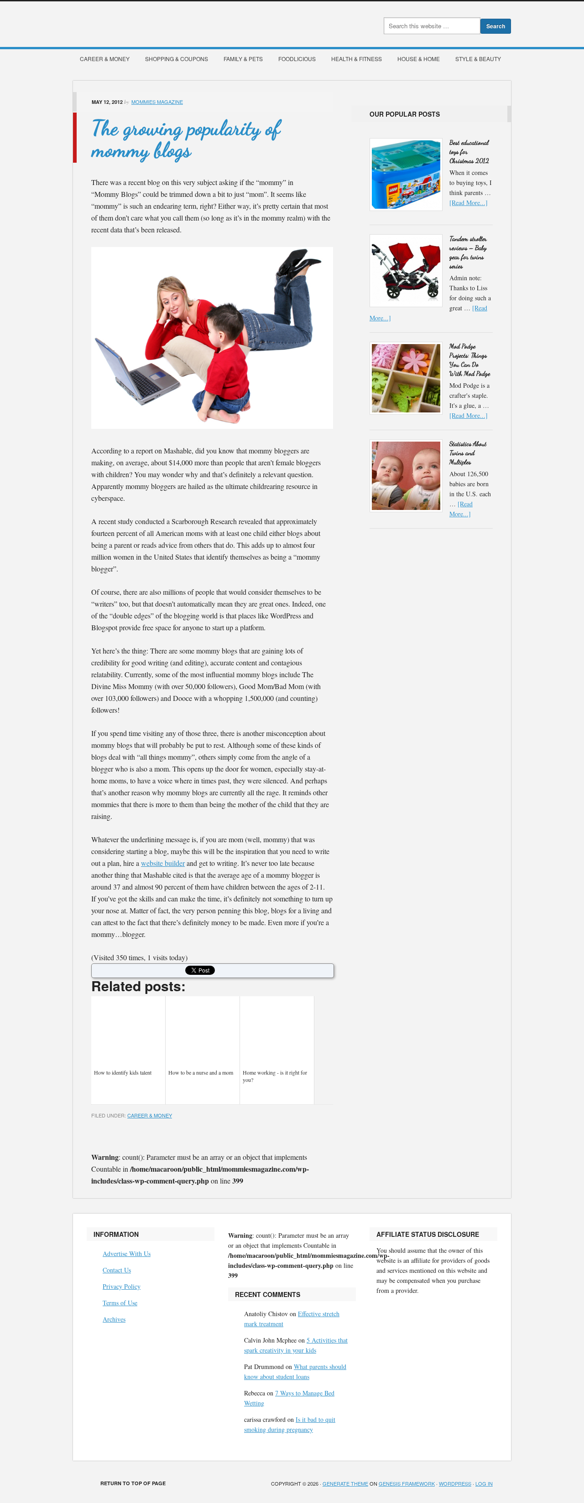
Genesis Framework (407, 1483)
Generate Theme (345, 1483)
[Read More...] (468, 202)
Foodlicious (297, 58)
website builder (163, 863)
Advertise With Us (127, 1253)
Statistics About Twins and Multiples (467, 453)
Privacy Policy (122, 1286)
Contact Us (117, 1270)
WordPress (455, 1483)
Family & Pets (243, 58)
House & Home (418, 58)
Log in (484, 1483)
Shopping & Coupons (176, 58)
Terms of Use (120, 1302)
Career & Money (105, 58)
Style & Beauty (478, 58)
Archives (114, 1319)
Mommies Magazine (175, 24)
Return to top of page (133, 1483)
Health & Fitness (356, 58)
